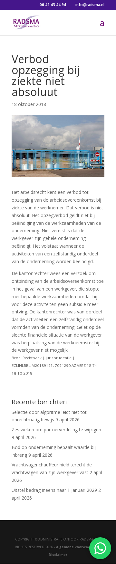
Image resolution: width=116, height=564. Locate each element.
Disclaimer (58, 554)
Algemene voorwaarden (77, 547)
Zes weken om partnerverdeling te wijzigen (56, 429)
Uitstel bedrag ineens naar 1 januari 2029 (54, 490)
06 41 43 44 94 (53, 4)
